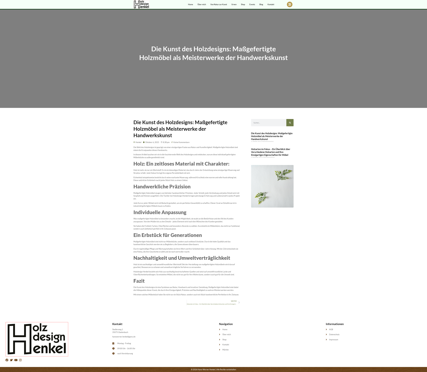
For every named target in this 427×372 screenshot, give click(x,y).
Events (252, 4)
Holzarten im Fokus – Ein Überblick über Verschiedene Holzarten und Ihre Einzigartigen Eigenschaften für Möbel (270, 152)
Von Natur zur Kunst (218, 4)
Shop (243, 4)
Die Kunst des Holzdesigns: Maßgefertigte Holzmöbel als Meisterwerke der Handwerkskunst (272, 136)
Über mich (201, 4)
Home (190, 4)
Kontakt (271, 4)
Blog (261, 4)
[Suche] (290, 122)
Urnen (234, 4)
